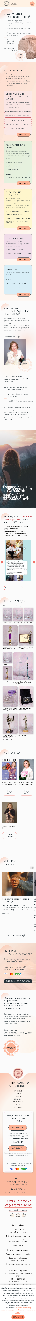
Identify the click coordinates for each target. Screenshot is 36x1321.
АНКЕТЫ (17, 1096)
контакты (18, 1107)
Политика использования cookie (18, 1254)
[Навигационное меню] (32, 3)
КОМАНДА (18, 1099)
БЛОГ (18, 1105)
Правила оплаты (18, 1246)
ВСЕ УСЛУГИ (22, 135)
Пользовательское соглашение (18, 1264)
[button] (11, 1048)
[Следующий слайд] (34, 562)
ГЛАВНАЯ (18, 1091)
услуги (18, 1094)
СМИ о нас (18, 1102)
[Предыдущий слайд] (1, 562)
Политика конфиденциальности (18, 1250)
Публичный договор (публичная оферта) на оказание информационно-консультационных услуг (18, 1239)
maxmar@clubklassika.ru (18, 1210)
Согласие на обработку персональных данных (18, 1259)
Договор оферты (18, 1225)
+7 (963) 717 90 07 (18, 1201)
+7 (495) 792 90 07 (18, 1205)
